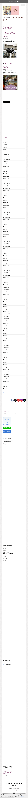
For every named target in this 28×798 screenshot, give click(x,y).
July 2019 (5, 297)
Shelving (5, 41)
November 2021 (6, 241)
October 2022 (6, 214)
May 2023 (5, 198)
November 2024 (6, 159)
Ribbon (8, 72)
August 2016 (5, 381)
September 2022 (6, 217)
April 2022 (5, 229)
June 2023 (5, 195)
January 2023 (6, 207)
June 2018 (5, 328)
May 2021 (5, 255)
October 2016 (6, 376)
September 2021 (6, 246)
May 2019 (5, 301)
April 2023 (5, 200)
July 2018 (5, 326)
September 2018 (6, 321)
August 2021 (5, 248)
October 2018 (6, 318)
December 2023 (6, 181)
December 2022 (6, 210)
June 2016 (5, 386)
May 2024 (5, 173)
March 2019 (5, 306)
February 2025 (6, 154)
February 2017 (6, 367)
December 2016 (6, 371)
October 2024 (6, 161)
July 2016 (5, 384)
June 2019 (5, 299)
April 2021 (5, 258)
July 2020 (5, 280)
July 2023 (5, 193)
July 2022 (5, 222)
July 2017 (5, 355)
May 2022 (5, 226)
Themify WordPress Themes (18, 790)
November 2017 (6, 345)
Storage (9, 41)
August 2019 (5, 294)
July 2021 (5, 251)
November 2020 (6, 270)
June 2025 (5, 144)
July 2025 (5, 142)
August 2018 (6, 323)
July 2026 (5, 140)
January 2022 (6, 236)
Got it (22, 796)
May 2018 (5, 330)
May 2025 (5, 147)
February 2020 (6, 287)
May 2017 (5, 359)
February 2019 (6, 309)
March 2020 (5, 284)
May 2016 (5, 388)
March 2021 (5, 260)
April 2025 (5, 149)
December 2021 (6, 239)
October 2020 (6, 272)
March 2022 (5, 231)
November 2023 (6, 183)
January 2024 (6, 178)
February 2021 (6, 263)
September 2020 (7, 275)
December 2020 (6, 268)
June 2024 (5, 171)
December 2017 (6, 342)
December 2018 (6, 313)
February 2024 (6, 176)
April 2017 (5, 362)
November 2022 (6, 212)
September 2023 (6, 188)
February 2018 (6, 338)
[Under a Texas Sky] (11, 14)
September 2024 (7, 164)
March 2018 (5, 335)
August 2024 (6, 166)
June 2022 (5, 224)
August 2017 (5, 352)
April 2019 (5, 304)
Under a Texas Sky (13, 788)
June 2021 (5, 253)
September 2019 (6, 292)
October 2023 (6, 185)
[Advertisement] (14, 113)
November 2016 (6, 374)
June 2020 (5, 282)
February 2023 (6, 205)
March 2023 (5, 202)
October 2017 (6, 347)
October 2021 (6, 243)
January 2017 (6, 369)
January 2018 (6, 340)
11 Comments (14, 41)
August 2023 (6, 190)
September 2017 (6, 350)
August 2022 (6, 219)
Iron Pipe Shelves (12, 40)
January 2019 (6, 311)
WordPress (10, 790)
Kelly (5, 40)
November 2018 (6, 316)
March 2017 (5, 364)
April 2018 (5, 333)
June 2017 (5, 357)
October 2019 (6, 289)
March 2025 (5, 152)
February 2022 (6, 234)
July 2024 (5, 169)
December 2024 (6, 156)
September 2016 (6, 379)
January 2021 (6, 265)
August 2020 (6, 277)
